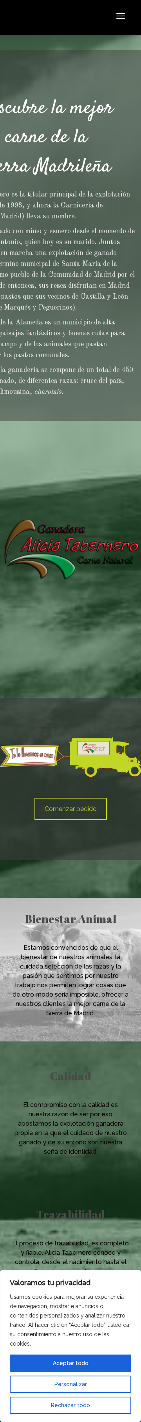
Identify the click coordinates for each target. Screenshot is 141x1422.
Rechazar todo (70, 1405)
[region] (70, 1346)
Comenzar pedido (71, 809)
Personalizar (70, 1384)
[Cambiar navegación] (120, 16)
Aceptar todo (71, 1363)
